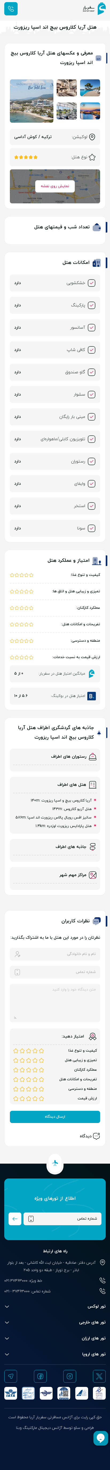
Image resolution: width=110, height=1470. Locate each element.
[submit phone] (15, 1218)
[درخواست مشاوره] (11, 8)
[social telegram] (10, 1376)
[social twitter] (99, 1376)
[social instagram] (69, 1376)
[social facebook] (40, 1376)
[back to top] (55, 1163)
